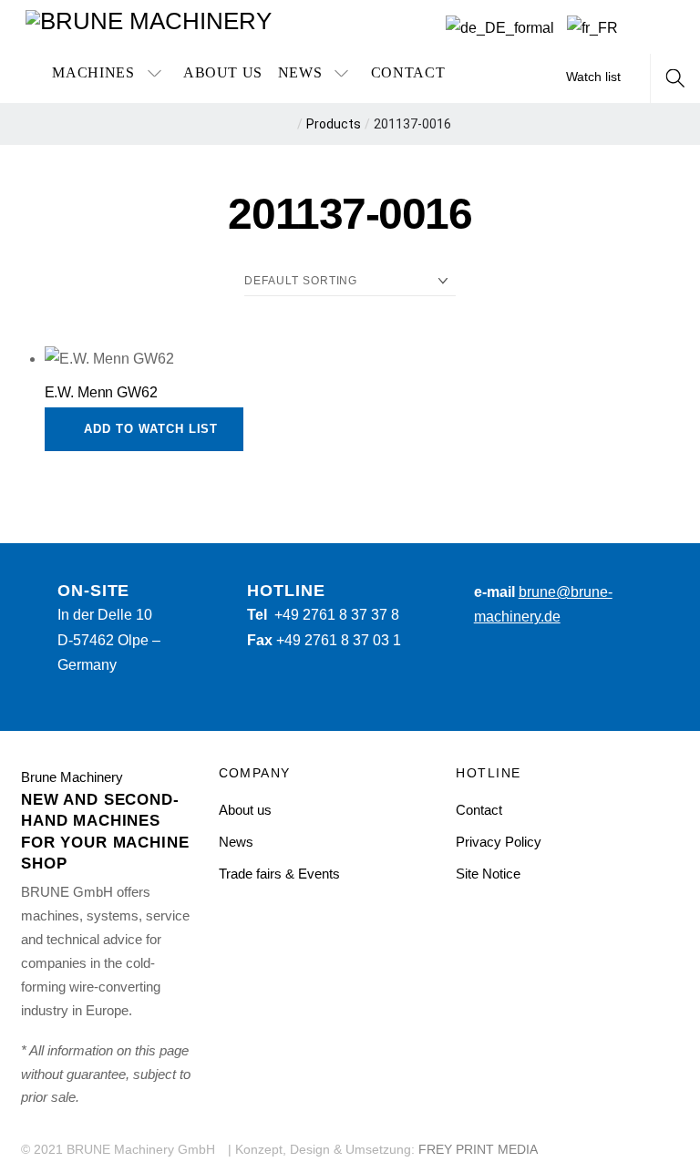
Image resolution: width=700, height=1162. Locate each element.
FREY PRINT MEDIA (478, 1150)
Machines (93, 72)
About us (222, 72)
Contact (408, 72)
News (300, 72)
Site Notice (488, 873)
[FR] (592, 28)
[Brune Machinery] (149, 20)
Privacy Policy (498, 841)
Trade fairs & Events (279, 873)
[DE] (500, 28)
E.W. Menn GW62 (101, 392)
